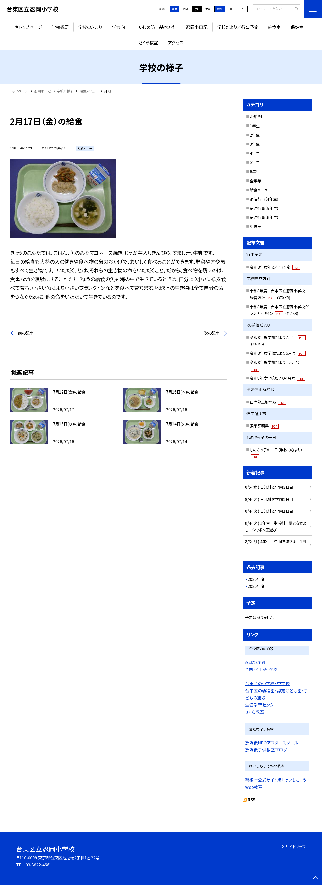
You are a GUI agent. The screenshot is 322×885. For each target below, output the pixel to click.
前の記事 (26, 333)
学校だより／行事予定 (237, 27)
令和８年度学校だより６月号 (277, 353)
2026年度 (256, 579)
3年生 (255, 144)
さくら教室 (148, 42)
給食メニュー (260, 189)
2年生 (255, 135)
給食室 (274, 27)
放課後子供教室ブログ (266, 750)
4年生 (255, 153)
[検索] (295, 8)
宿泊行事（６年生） (264, 217)
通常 (174, 9)
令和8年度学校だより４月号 (277, 378)
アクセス (175, 42)
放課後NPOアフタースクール (271, 743)
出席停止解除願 (267, 402)
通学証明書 (263, 426)
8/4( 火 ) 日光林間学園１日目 (269, 511)
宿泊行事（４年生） (264, 199)
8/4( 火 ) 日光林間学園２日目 (269, 499)
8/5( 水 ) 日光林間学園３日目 (269, 487)
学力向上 (120, 27)
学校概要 (60, 27)
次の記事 (212, 333)
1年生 (255, 125)
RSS (251, 800)
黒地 (196, 9)
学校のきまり (90, 27)
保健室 (297, 27)
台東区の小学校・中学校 (267, 683)
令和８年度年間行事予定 (274, 267)
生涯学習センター (261, 705)
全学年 (255, 180)
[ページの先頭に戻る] (315, 878)
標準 (219, 9)
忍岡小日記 (196, 27)
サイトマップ (295, 847)
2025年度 (256, 586)
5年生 (255, 162)
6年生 (255, 171)
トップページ (30, 27)
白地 (185, 9)
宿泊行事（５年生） (264, 208)
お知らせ (257, 116)
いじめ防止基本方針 (157, 27)
